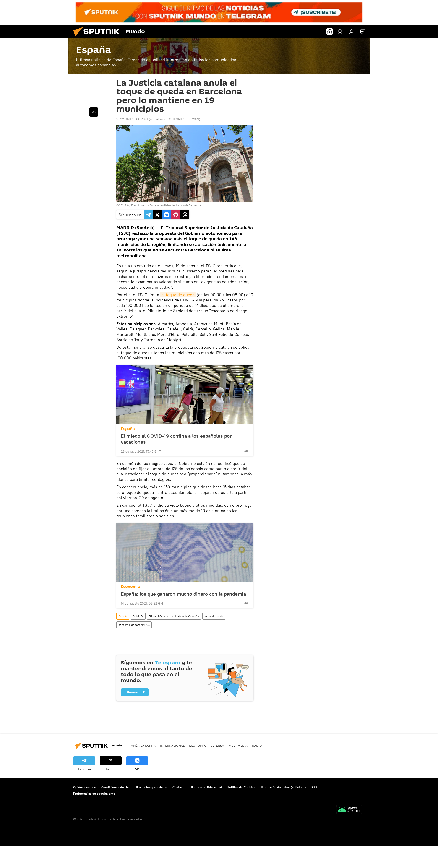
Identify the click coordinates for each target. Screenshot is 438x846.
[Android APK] (349, 810)
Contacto (178, 787)
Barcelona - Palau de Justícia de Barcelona (175, 205)
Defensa (217, 746)
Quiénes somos (84, 787)
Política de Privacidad (206, 787)
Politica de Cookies (241, 787)
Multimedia (238, 746)
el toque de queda (177, 294)
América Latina (143, 746)
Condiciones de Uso (115, 787)
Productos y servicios (151, 787)
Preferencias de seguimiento (94, 793)
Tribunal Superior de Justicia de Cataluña (174, 616)
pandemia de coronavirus (134, 624)
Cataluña (138, 616)
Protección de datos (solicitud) (283, 787)
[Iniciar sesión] (339, 31)
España (128, 429)
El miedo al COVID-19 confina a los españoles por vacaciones (176, 439)
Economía (130, 586)
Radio (257, 746)
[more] (246, 451)
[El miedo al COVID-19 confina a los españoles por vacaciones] (184, 394)
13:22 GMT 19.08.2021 (132, 119)
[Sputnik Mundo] (98, 37)
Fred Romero (139, 205)
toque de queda (213, 616)
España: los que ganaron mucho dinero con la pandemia (183, 594)
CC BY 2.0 (122, 205)
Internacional (172, 746)
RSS (314, 787)
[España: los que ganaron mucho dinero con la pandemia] (184, 552)
